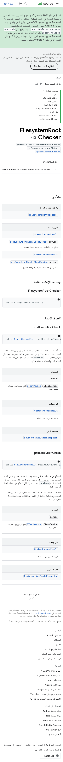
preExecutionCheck (22, 262)
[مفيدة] (41, 84)
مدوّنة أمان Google (53, 685)
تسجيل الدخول (9, 3)
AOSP (58, 78)
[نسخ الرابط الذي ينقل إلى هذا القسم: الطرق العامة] (41, 318)
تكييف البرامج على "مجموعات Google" (45, 699)
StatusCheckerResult (46, 234)
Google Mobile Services (50, 725)
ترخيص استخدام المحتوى (42, 613)
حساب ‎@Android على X (51, 671)
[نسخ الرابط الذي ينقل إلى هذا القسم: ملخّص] (49, 197)
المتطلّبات (57, 640)
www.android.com (52, 720)
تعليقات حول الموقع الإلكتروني (47, 750)
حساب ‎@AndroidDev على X (49, 675)
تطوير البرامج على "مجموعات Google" (45, 694)
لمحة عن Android (53, 745)
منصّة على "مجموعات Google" (48, 689)
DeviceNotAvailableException (41, 437)
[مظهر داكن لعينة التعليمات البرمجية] (59, 299)
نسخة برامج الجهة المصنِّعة (51, 654)
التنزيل (58, 644)
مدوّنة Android (54, 680)
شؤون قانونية (29, 745)
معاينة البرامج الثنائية (53, 649)
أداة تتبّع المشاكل (54, 734)
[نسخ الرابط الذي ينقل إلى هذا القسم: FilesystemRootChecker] (25, 291)
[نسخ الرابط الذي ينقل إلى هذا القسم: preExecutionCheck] (31, 453)
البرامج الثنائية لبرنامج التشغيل (49, 658)
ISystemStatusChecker (47, 151)
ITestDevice (41, 241)
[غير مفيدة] (36, 84)
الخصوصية (8, 745)
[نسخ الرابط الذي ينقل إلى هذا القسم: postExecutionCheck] (30, 327)
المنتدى (40, 745)
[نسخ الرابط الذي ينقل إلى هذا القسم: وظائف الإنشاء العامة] (31, 282)
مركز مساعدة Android (52, 711)
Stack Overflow (53, 729)
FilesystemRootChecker (42, 214)
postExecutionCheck (21, 241)
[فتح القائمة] (57, 3)
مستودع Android (53, 635)
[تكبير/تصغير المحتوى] (44, 91)
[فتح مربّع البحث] (26, 3)
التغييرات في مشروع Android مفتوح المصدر (41, 39)
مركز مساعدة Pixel (53, 715)
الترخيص (18, 745)
